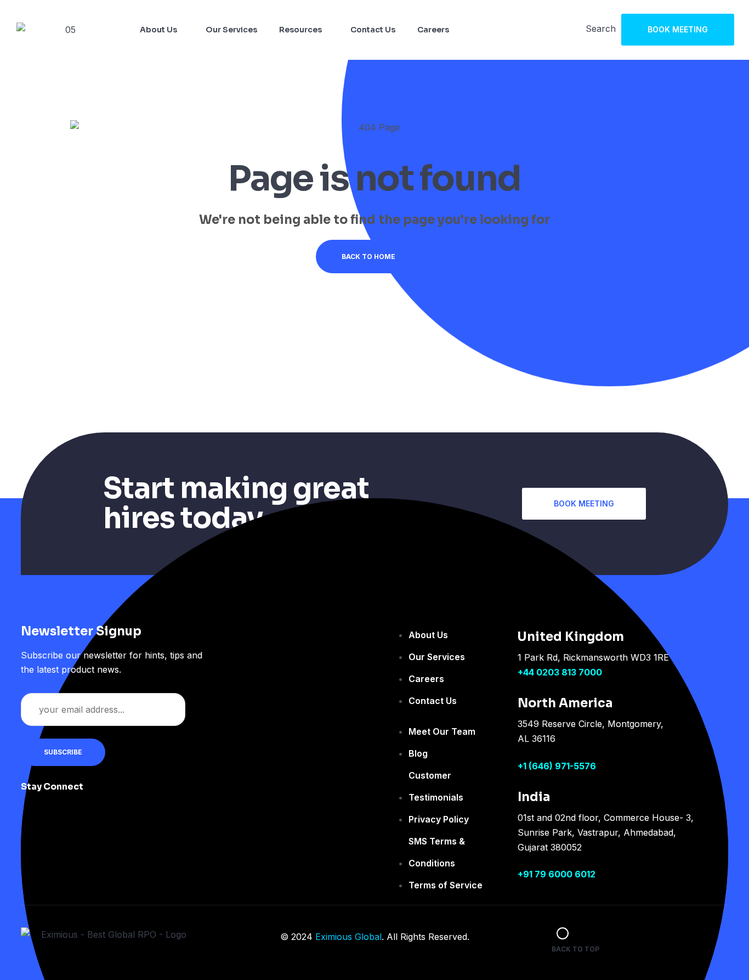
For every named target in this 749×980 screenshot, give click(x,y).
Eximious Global (348, 936)
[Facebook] (105, 794)
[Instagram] (138, 794)
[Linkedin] (171, 794)
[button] (677, 30)
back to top (575, 949)
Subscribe (63, 752)
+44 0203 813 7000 (560, 672)
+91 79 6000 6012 (556, 874)
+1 (523, 766)
